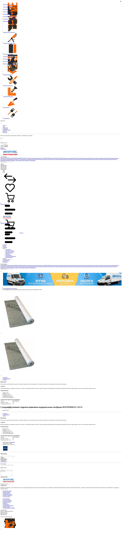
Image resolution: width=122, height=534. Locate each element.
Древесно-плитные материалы (75, 159)
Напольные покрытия (107, 159)
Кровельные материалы (63, 159)
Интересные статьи (7, 490)
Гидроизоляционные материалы (89, 159)
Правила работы (6, 506)
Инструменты (99, 159)
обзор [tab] (4, 415)
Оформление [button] (3, 149)
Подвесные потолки (43, 159)
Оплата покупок (6, 502)
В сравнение (3, 460)
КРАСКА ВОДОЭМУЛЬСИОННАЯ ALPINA (17, 158)
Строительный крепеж (32, 158)
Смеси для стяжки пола (100, 158)
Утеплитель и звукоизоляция (7, 159)
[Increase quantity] (14, 456)
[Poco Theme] (7, 217)
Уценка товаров (6, 496)
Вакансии (5, 503)
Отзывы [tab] (5, 379)
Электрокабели (32, 160)
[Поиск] (1, 271)
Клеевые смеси (91, 158)
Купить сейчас (4, 459)
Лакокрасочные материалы (33, 159)
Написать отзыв (4, 476)
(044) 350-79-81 (3, 169)
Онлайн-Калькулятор (7, 494)
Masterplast (12, 442)
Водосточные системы (53, 159)
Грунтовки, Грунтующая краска (20, 159)
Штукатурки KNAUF (54, 158)
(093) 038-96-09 (3, 165)
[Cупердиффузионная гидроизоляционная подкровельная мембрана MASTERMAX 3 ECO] (18, 333)
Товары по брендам (7, 495)
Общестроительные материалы (112, 158)
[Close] (1, 1)
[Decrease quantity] (1, 456)
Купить (2, 457)
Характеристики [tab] (6, 378)
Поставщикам (6, 504)
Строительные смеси (83, 158)
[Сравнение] (10, 182)
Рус (4, 172)
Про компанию (6, 498)
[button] (61, 199)
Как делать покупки (7, 501)
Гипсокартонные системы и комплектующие (68, 158)
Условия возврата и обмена (9, 507)
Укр (4, 170)
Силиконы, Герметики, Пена (11, 160)
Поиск (2, 164)
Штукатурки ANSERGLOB (43, 158)
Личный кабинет (6, 492)
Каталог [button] (21, 232)
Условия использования (8, 505)
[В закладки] (1, 333)
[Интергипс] (10, 154)
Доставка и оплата (7, 499)
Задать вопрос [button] (4, 461)
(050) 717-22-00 (3, 166)
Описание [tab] (5, 377)
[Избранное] (10, 192)
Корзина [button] (2, 147)
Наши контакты (6, 493)
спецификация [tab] (6, 414)
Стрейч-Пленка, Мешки (23, 160)
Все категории (4, 158)
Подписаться (3, 485)
